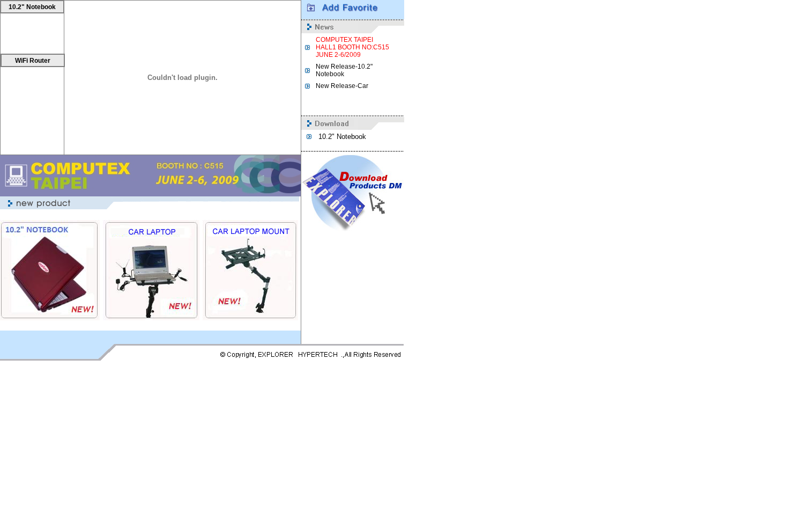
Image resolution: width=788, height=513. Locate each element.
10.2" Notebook (32, 7)
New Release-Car (342, 86)
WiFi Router (32, 60)
